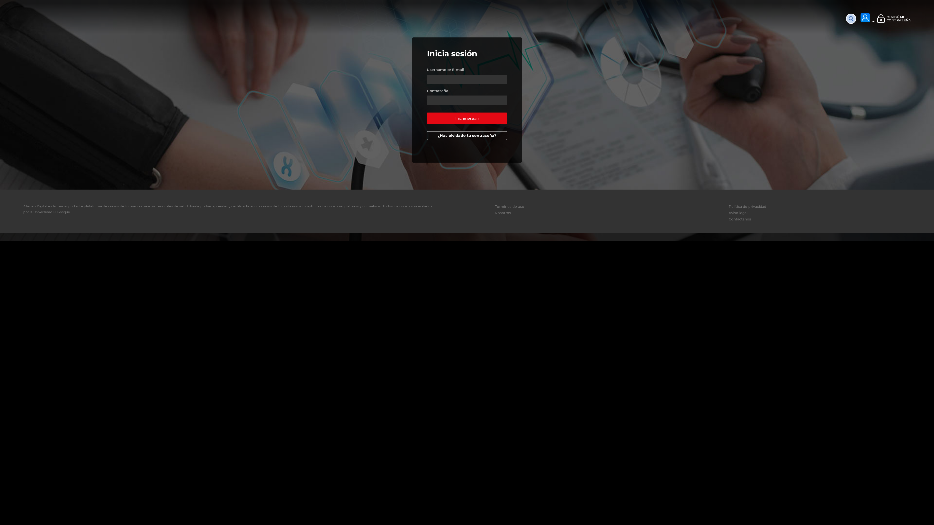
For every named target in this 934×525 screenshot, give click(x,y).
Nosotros (503, 213)
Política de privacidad (747, 206)
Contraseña (437, 90)
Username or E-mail (445, 69)
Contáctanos (740, 219)
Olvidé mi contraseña (899, 18)
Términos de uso (509, 206)
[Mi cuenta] (868, 18)
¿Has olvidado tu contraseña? (467, 135)
